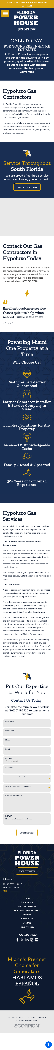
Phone (7, 740)
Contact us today (27, 187)
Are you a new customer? (15, 777)
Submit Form (27, 833)
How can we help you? (14, 795)
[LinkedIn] (27, 939)
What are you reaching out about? (18, 786)
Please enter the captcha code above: (19, 819)
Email (7, 749)
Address (8, 758)
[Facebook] (17, 939)
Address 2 (9, 768)
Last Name (9, 731)
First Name (9, 721)
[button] (48, 1044)
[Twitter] (22, 939)
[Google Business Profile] (36, 939)
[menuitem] (27, 898)
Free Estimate (27, 871)
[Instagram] (31, 939)
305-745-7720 (27, 29)
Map (5, 890)
